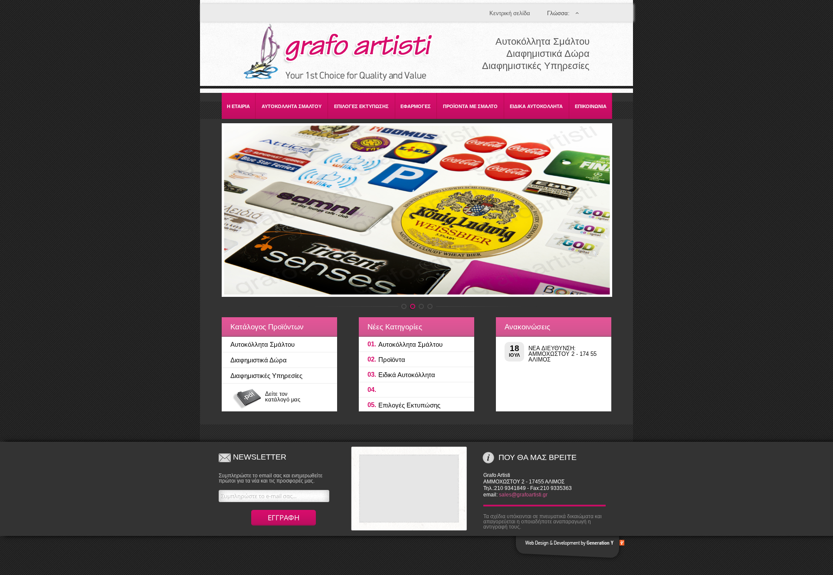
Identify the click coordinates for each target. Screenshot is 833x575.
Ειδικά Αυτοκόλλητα (406, 374)
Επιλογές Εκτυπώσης (409, 405)
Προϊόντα (391, 359)
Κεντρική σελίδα (509, 13)
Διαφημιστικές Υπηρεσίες (266, 375)
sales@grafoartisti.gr (523, 495)
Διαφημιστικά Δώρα (258, 360)
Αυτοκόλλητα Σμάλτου (262, 344)
